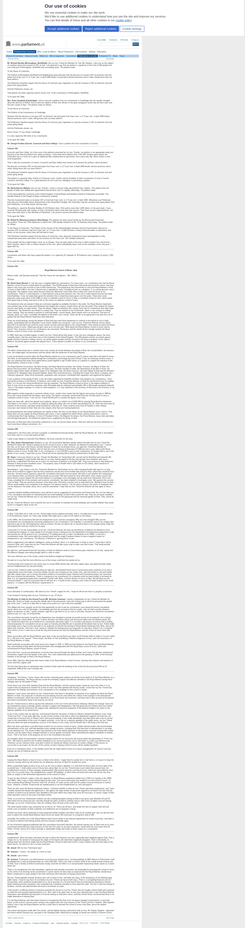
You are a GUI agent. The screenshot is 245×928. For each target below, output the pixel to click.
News (115, 56)
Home (9, 52)
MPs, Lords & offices (46, 52)
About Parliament (65, 52)
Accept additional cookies (63, 28)
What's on (44, 56)
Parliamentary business (24, 52)
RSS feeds (124, 40)
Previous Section (13, 58)
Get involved (81, 52)
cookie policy (124, 20)
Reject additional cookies (100, 28)
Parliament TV (105, 56)
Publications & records (87, 56)
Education (101, 52)
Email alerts (113, 40)
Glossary (17, 923)
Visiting (92, 52)
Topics (122, 56)
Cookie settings (132, 28)
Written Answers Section (16, 918)
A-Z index (9, 923)
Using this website (62, 923)
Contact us (135, 40)
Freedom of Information (41, 923)
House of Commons (15, 56)
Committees (71, 56)
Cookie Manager (105, 923)
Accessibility (101, 40)
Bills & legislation (57, 56)
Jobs (52, 923)
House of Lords (31, 56)
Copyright (74, 923)
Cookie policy (94, 923)
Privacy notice (84, 923)
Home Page (110, 58)
